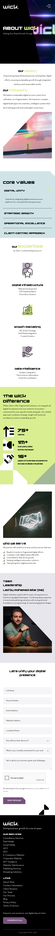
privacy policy (35, 788)
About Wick (8, 882)
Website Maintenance (13, 865)
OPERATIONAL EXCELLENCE (24, 223)
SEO (5, 852)
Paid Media (8, 842)
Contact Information (13, 886)
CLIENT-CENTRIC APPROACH (24, 233)
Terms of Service (11, 906)
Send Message (14, 800)
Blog (5, 899)
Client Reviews (10, 889)
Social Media (9, 845)
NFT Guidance (10, 862)
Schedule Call (15, 920)
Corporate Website (12, 859)
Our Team (7, 892)
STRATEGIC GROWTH (19, 213)
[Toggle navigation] (49, 7)
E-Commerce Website (13, 855)
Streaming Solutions (12, 872)
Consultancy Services (13, 838)
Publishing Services (12, 869)
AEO (5, 848)
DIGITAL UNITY (14, 190)
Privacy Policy (9, 902)
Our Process (9, 896)
